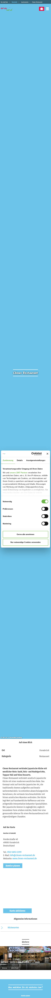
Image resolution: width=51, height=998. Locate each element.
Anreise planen (13, 865)
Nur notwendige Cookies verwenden (25, 542)
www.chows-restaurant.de (24, 858)
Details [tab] (20, 460)
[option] (25, 958)
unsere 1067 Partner (18, 473)
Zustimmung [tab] (8, 460)
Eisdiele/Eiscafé (15, 968)
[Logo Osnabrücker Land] (8, 9)
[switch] (45, 509)
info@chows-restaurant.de (22, 855)
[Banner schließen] (47, 454)
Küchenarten (13, 927)
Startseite (14, 2)
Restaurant (4, 968)
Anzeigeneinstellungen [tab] (35, 460)
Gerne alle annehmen (25, 534)
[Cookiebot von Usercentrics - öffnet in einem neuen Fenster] (32, 453)
